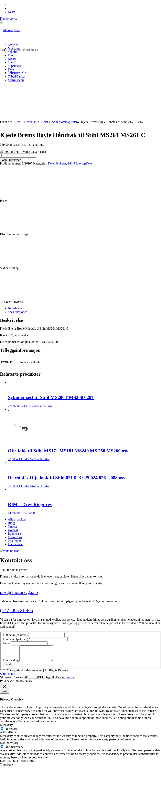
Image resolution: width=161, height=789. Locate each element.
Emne (7, 643)
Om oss (12, 526)
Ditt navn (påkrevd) (15, 635)
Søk (4, 49)
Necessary (11, 728)
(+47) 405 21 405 (16, 610)
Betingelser (15, 533)
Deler (51, 163)
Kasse (11, 12)
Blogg (12, 523)
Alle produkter (17, 519)
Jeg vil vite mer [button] (55, 677)
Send (8, 664)
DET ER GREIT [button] (34, 677)
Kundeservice (8, 18)
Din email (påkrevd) (16, 639)
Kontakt (13, 530)
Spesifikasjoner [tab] (17, 312)
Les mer (70, 677)
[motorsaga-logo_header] (10, 30)
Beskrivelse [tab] (15, 308)
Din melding (11, 660)
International (15, 544)
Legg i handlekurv (12, 159)
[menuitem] (84, 45)
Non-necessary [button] (9, 743)
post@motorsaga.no (19, 592)
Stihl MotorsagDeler (80, 163)
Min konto (14, 540)
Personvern (15, 537)
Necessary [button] (6, 725)
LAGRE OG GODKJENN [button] (17, 761)
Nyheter (61, 163)
